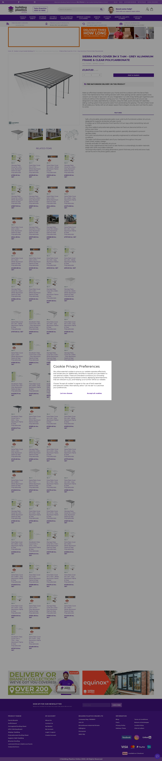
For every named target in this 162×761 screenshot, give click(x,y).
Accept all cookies (94, 393)
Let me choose (66, 393)
